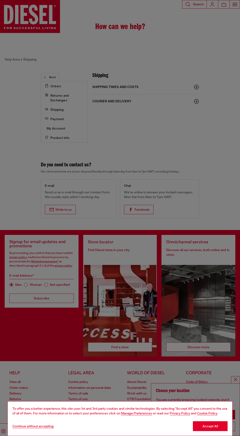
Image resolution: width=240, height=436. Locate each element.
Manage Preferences (136, 413)
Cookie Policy (207, 413)
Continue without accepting (33, 426)
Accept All (210, 426)
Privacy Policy (180, 413)
